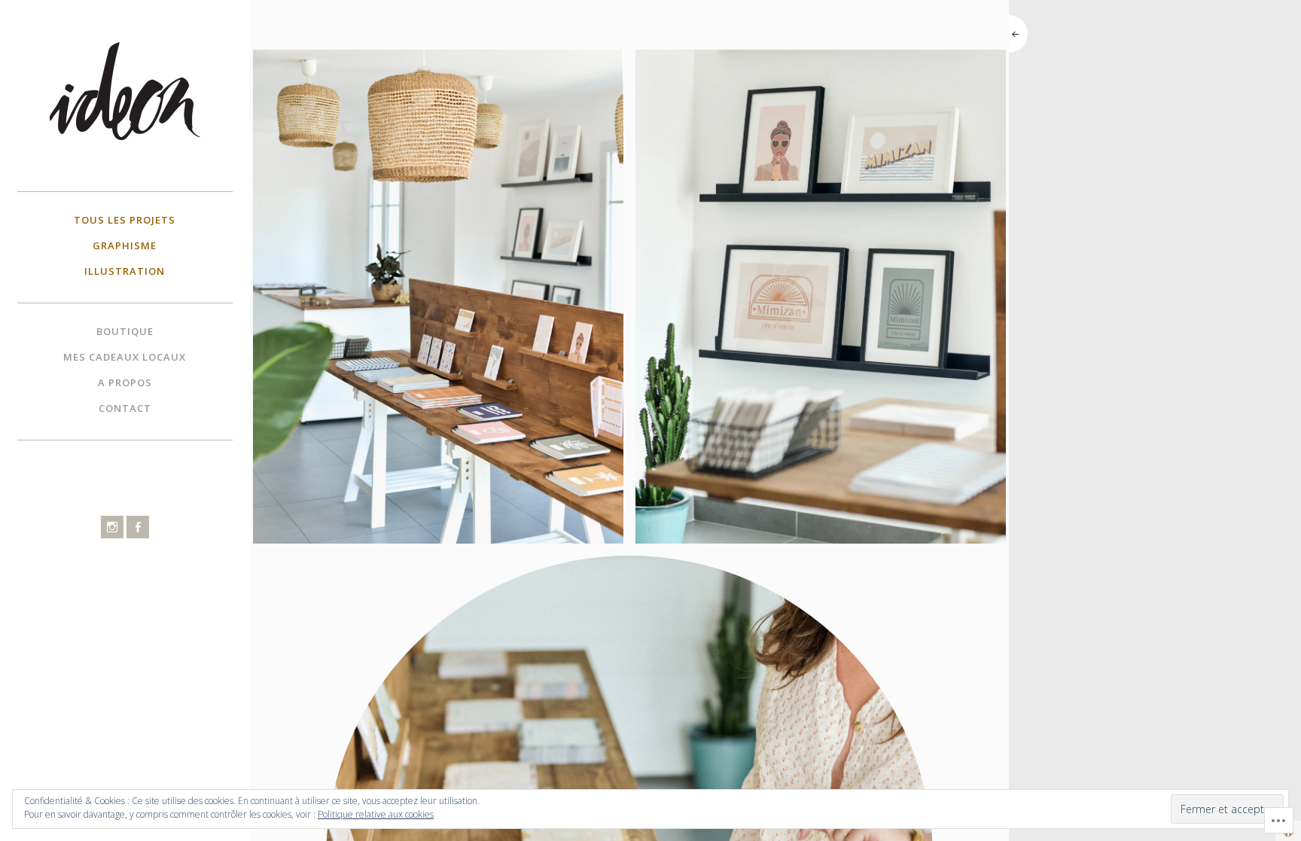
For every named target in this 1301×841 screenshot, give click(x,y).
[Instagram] (112, 527)
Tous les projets (124, 220)
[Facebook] (137, 527)
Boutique (125, 331)
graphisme (125, 245)
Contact (125, 408)
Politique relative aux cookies (376, 814)
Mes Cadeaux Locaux (124, 357)
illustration (124, 271)
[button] (438, 297)
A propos (125, 382)
